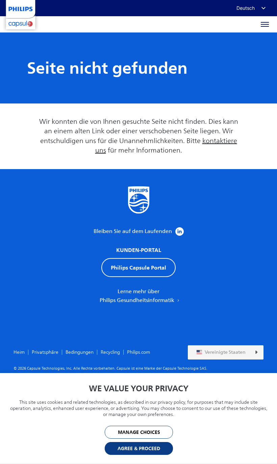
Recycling (110, 352)
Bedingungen (80, 352)
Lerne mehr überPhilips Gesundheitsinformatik (138, 296)
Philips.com (138, 352)
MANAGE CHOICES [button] (139, 432)
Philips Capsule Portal (138, 267)
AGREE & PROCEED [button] (139, 448)
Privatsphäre (45, 352)
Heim (19, 352)
